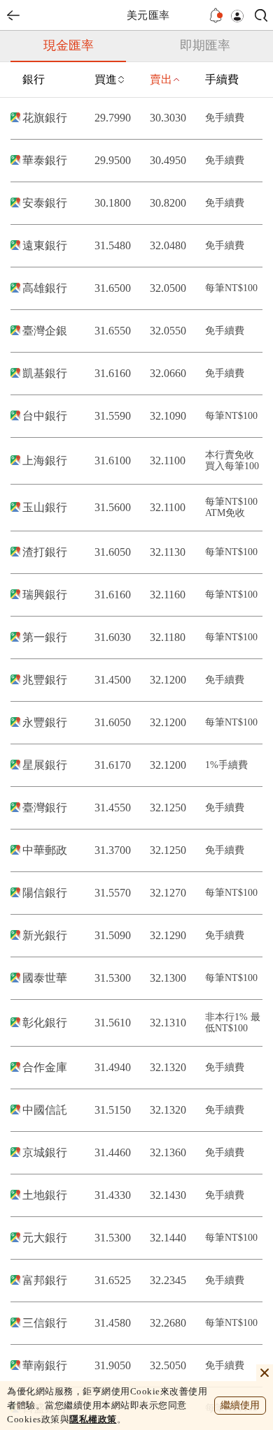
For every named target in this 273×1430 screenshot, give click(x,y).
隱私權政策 (93, 1419)
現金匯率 (68, 45)
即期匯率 (205, 45)
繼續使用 (240, 1405)
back (13, 15)
